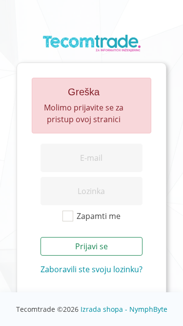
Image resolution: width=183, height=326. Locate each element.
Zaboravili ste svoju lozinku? (91, 269)
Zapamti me (99, 216)
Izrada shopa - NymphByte (124, 309)
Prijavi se (91, 246)
